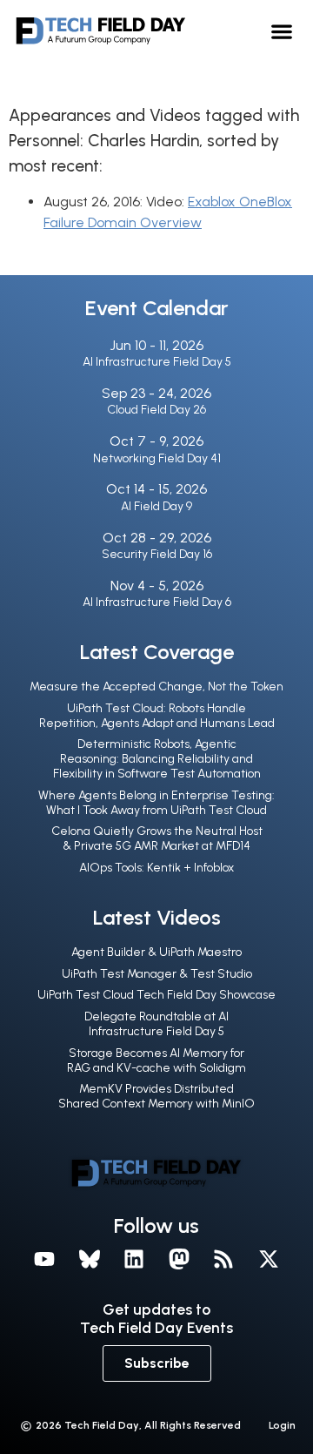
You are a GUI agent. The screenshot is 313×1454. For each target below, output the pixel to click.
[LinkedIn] (134, 1260)
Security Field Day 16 (157, 554)
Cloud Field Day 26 (156, 409)
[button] (282, 31)
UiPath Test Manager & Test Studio (157, 973)
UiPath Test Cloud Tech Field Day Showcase (156, 994)
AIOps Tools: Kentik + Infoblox (156, 867)
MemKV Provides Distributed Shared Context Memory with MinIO (156, 1096)
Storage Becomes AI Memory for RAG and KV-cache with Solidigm (156, 1060)
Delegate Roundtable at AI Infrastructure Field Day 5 (156, 1024)
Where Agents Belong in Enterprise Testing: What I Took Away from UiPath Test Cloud (156, 803)
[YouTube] (44, 1260)
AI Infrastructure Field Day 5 (157, 361)
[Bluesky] (89, 1260)
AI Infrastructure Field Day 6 (157, 602)
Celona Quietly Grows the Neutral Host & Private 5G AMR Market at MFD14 (157, 838)
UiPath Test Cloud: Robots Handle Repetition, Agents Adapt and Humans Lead (157, 715)
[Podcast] (224, 1260)
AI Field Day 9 (156, 506)
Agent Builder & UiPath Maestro (156, 952)
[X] (268, 1260)
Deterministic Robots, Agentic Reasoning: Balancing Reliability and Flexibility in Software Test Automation (157, 759)
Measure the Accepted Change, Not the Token (156, 686)
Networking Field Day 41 (157, 458)
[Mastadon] (179, 1260)
